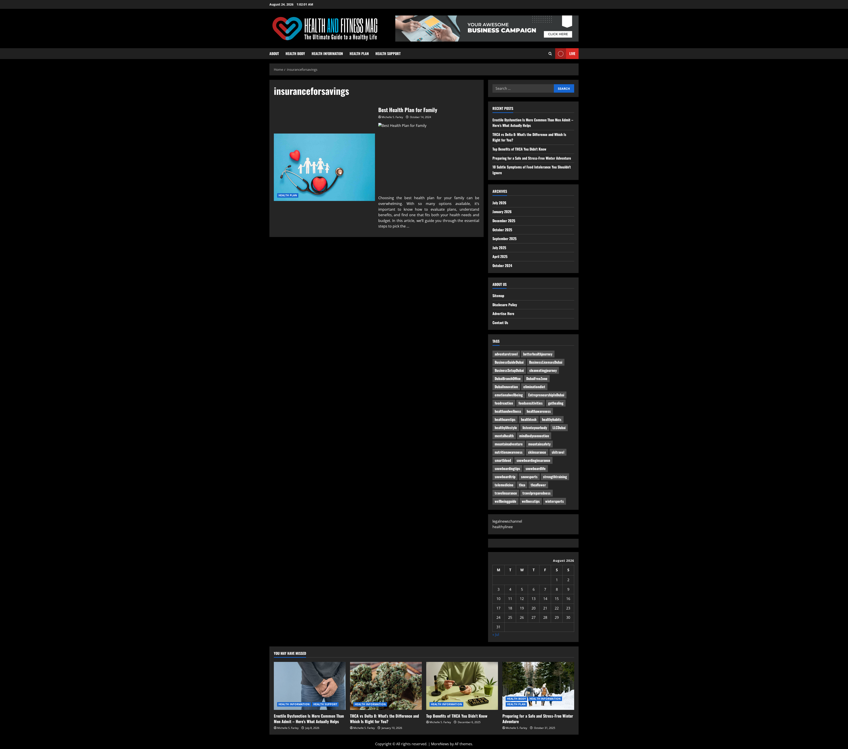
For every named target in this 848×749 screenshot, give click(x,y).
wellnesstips (531, 501)
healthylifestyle (506, 427)
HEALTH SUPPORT (388, 53)
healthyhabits (551, 419)
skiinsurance (537, 452)
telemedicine (504, 484)
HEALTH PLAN (359, 53)
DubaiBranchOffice (508, 378)
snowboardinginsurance (533, 460)
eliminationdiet (534, 386)
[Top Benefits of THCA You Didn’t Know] (462, 686)
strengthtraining (555, 476)
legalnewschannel (507, 521)
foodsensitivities (531, 403)
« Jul (495, 634)
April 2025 (499, 256)
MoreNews (440, 743)
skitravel (558, 452)
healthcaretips (505, 419)
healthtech (528, 419)
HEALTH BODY (295, 53)
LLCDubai (559, 427)
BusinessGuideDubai (509, 362)
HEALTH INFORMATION (327, 53)
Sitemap (498, 295)
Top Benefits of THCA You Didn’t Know (519, 149)
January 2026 (502, 211)
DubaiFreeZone (536, 378)
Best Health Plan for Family (324, 167)
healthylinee (502, 526)
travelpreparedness (536, 493)
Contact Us (500, 322)
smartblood (503, 460)
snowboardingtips (507, 468)
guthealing (555, 403)
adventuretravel (506, 354)
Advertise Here (503, 313)
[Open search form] (550, 53)
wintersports (554, 501)
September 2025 (504, 238)
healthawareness (539, 411)
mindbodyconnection (534, 435)
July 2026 (499, 202)
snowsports (529, 476)
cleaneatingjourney (543, 370)
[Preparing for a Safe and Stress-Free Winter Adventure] (538, 686)
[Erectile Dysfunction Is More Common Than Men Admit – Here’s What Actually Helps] (310, 686)
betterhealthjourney (537, 354)
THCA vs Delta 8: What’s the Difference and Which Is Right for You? (384, 718)
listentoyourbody (534, 427)
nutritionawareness (508, 452)
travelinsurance (506, 493)
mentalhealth (504, 435)
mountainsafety (539, 444)
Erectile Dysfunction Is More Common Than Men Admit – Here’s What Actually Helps (309, 718)
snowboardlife (536, 468)
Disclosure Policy (504, 304)
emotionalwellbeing (509, 394)
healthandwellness (508, 411)
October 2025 (502, 229)
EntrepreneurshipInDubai (546, 394)
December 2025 (503, 220)
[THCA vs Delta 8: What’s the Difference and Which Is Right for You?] (386, 686)
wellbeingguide (505, 501)
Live (572, 53)
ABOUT (274, 53)
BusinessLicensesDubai (545, 362)
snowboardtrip (505, 476)
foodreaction (504, 403)
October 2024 (502, 265)
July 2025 (499, 247)
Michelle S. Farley (392, 117)
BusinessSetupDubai (509, 370)
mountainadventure (509, 444)
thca (522, 484)
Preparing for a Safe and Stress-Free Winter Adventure (531, 158)
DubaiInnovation (506, 386)
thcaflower (538, 484)
